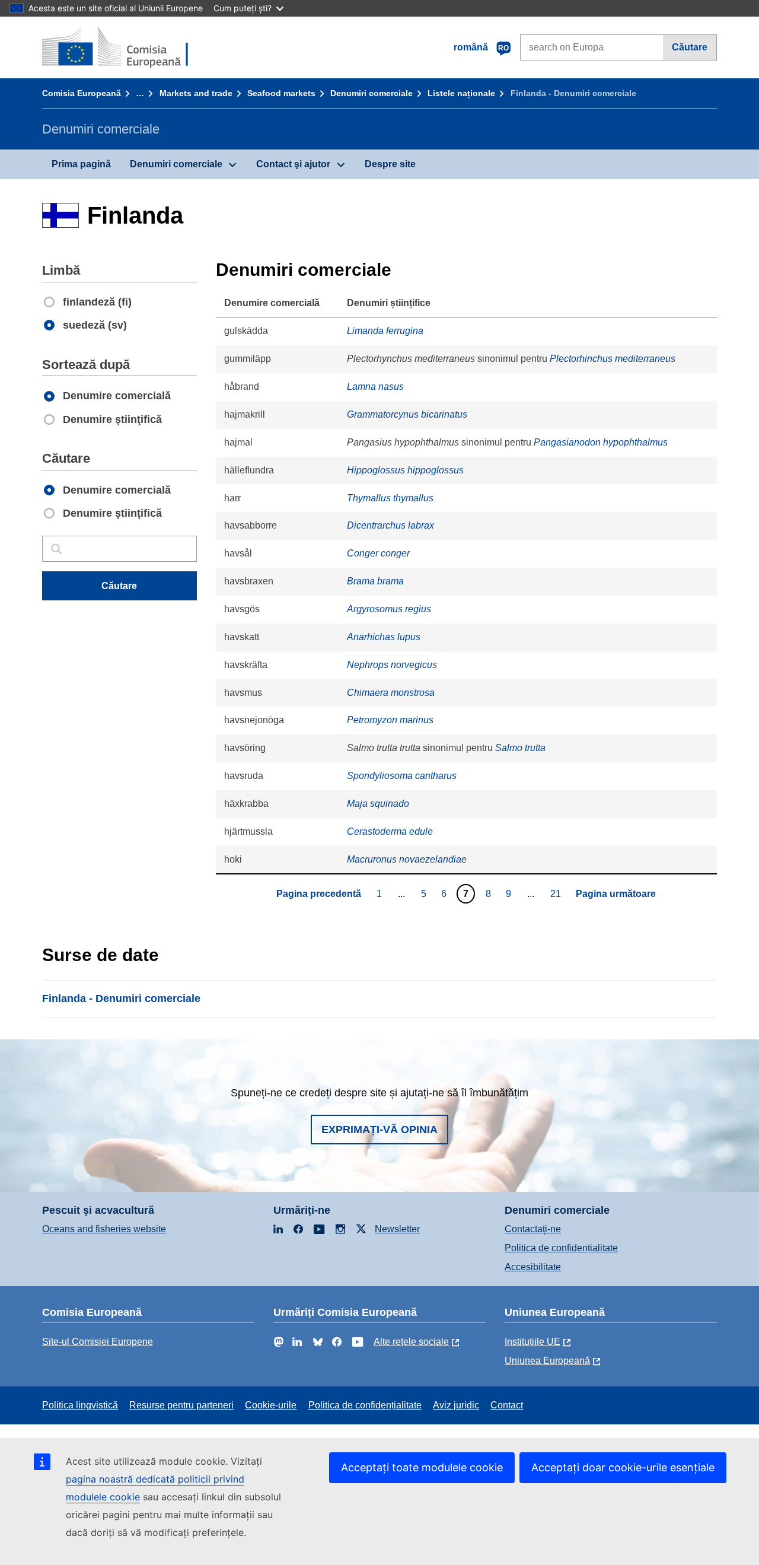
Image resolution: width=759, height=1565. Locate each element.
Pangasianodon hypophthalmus (601, 442)
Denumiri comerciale (371, 93)
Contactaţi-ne (533, 1229)
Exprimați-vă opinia (379, 1129)
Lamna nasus (375, 386)
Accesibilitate (533, 1267)
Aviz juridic (456, 1405)
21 (557, 893)
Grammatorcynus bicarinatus (407, 414)
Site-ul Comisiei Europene (97, 1342)
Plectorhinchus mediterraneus (612, 359)
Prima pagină (81, 164)
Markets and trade (196, 93)
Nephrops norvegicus (392, 665)
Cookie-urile (270, 1405)
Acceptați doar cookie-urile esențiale (623, 1467)
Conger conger (378, 553)
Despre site (390, 164)
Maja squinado (378, 804)
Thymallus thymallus (390, 498)
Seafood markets (281, 93)
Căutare (689, 47)
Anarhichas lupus (383, 637)
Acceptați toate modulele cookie (422, 1467)
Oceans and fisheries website (104, 1229)
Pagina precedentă (318, 894)
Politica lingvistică (80, 1405)
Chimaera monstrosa (391, 693)
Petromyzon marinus (390, 720)
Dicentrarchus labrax (390, 525)
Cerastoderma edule (390, 831)
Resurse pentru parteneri (181, 1405)
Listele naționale (461, 93)
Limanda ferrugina (385, 331)
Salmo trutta (520, 748)
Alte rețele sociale (411, 1342)
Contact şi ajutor (293, 164)
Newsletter (397, 1229)
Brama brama (375, 581)
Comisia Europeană (81, 93)
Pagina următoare (616, 894)
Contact (506, 1405)
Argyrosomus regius (389, 609)
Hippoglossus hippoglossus (405, 470)
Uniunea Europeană (547, 1361)
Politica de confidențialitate (561, 1248)
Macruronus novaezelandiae (407, 859)
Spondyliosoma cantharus (402, 776)
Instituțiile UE (532, 1342)
